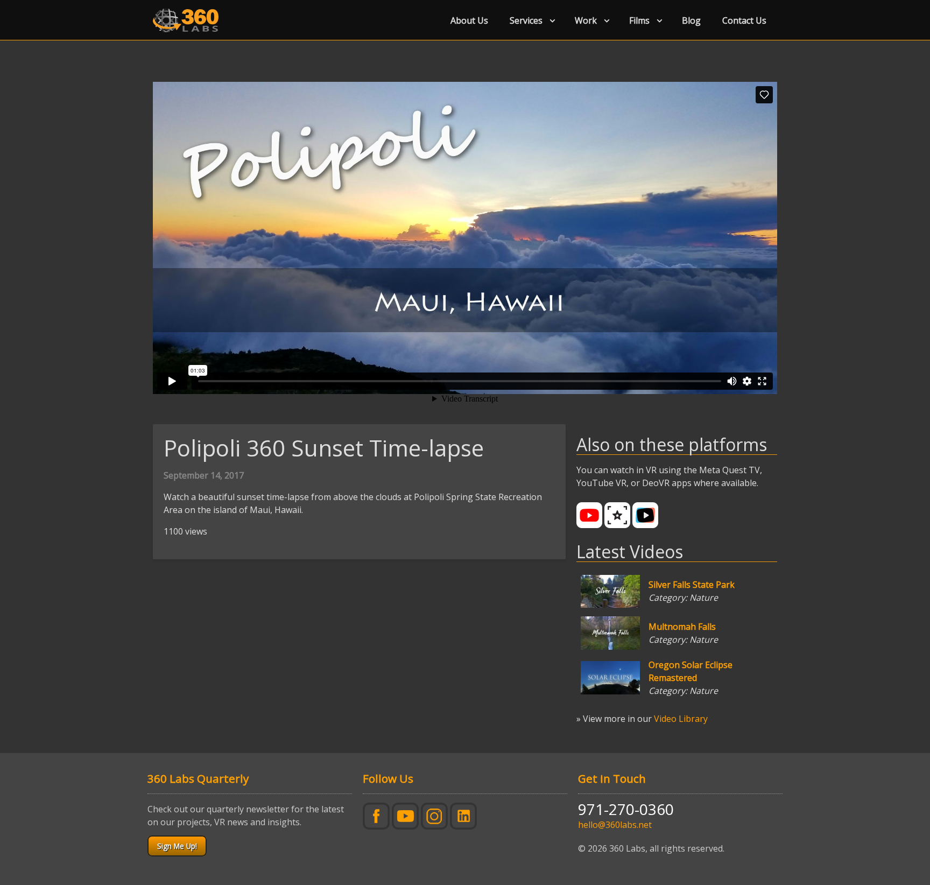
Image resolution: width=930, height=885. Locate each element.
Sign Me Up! (177, 846)
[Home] (190, 20)
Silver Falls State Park (692, 585)
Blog (691, 20)
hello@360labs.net (615, 825)
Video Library (681, 719)
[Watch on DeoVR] (645, 515)
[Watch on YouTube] (589, 515)
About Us (469, 20)
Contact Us (744, 20)
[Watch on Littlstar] (617, 515)
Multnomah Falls (682, 627)
